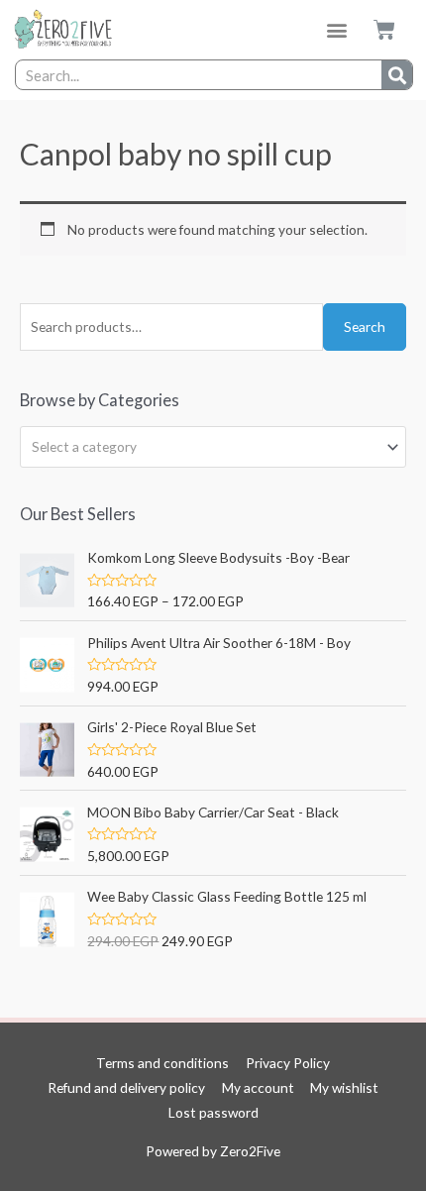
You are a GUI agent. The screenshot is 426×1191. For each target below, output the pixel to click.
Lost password (213, 1112)
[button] (337, 30)
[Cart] (384, 30)
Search (364, 326)
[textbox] (205, 447)
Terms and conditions (162, 1062)
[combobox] (213, 447)
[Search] (396, 74)
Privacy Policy (288, 1062)
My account (258, 1087)
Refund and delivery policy (126, 1087)
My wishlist (344, 1087)
